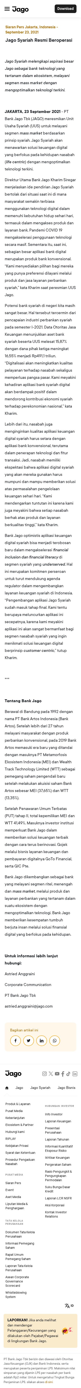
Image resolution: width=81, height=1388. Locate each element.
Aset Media (13, 1197)
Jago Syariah (40, 1087)
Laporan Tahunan (57, 1139)
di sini (49, 1382)
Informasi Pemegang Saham (19, 1245)
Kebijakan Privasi (16, 1146)
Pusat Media (13, 1111)
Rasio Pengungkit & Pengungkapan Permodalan (58, 1176)
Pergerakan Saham (58, 1165)
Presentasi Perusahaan (53, 1130)
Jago (19, 1087)
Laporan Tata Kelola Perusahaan (18, 1268)
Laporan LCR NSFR (58, 1198)
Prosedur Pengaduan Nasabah (20, 1162)
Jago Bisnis (66, 1087)
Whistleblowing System (16, 1295)
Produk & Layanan (17, 1104)
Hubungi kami (15, 1132)
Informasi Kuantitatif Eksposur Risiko (59, 1148)
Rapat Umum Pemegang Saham (18, 1257)
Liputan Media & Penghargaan (16, 1206)
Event (9, 1190)
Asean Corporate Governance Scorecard (17, 1281)
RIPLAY (10, 1139)
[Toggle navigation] (7, 8)
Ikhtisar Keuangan (57, 1158)
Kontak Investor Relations (56, 1214)
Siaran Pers (13, 1183)
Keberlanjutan (15, 1118)
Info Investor (54, 1114)
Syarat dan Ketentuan (20, 1153)
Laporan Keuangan (58, 1121)
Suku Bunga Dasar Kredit (57, 1189)
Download (65, 8)
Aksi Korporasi (54, 1205)
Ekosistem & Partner (19, 1125)
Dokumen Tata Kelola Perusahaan (20, 1234)
